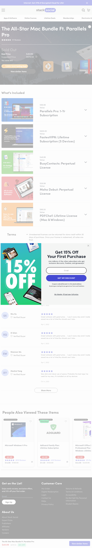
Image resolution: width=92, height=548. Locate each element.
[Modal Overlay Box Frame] (46, 274)
